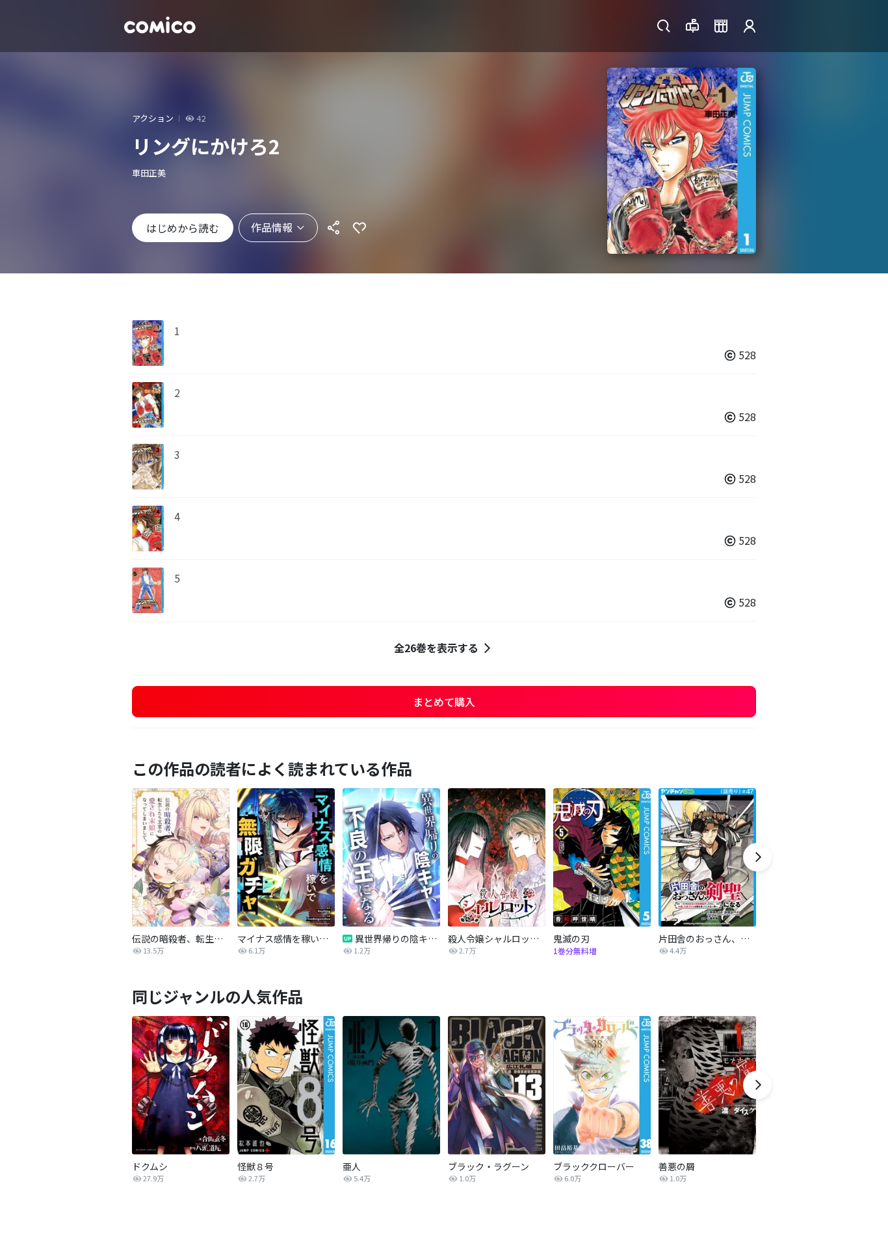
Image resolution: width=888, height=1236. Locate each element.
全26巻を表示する (436, 647)
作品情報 (272, 227)
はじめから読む (182, 228)
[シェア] (333, 227)
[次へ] (757, 857)
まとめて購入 (444, 701)
